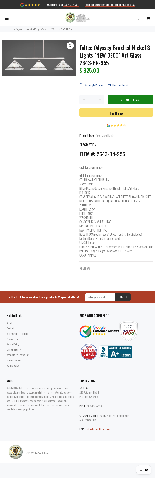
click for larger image (91, 167)
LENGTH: (84, 209)
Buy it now (116, 113)
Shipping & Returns (94, 85)
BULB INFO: (85, 234)
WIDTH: (83, 205)
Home (6, 29)
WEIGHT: (84, 218)
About (9, 323)
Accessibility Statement (18, 355)
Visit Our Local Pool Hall (18, 333)
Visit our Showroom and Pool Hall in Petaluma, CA (110, 4)
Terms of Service (14, 360)
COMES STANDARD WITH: (93, 247)
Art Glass (134, 188)
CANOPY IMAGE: (88, 255)
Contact (10, 328)
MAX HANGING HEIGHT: (91, 230)
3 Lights (124, 188)
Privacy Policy (13, 339)
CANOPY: (84, 222)
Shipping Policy (14, 349)
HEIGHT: (83, 213)
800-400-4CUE (71, 4)
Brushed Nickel (112, 188)
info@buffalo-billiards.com (99, 429)
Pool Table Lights (105, 135)
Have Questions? (120, 85)
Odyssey (99, 188)
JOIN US (123, 297)
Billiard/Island (86, 188)
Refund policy (13, 365)
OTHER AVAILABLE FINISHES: (94, 180)
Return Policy (13, 344)
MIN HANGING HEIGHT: (91, 226)
